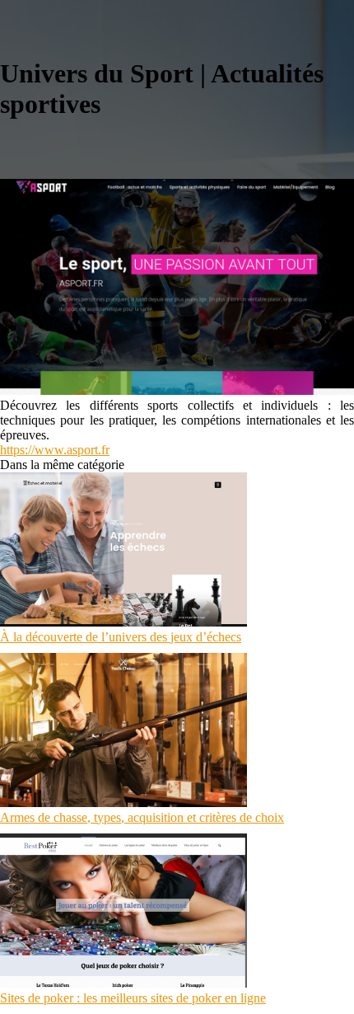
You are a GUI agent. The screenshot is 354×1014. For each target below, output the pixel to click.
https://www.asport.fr (54, 450)
